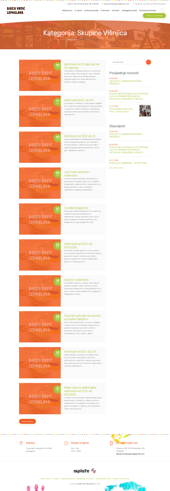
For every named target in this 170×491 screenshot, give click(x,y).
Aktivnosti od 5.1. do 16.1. (79, 100)
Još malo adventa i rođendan (77, 173)
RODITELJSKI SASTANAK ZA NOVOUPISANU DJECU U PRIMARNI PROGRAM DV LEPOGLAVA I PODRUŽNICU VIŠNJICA (128, 96)
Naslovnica (67, 10)
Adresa (30, 443)
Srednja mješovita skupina (91, 40)
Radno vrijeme (80, 443)
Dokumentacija (91, 10)
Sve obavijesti (116, 168)
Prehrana (105, 10)
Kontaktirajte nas (127, 443)
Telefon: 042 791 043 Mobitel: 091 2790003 (83, 4)
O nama (78, 10)
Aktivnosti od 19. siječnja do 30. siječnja (81, 66)
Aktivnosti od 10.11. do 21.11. (80, 352)
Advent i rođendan (76, 280)
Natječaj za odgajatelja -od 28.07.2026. (128, 162)
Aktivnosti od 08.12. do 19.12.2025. (78, 245)
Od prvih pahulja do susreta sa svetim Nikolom (82, 317)
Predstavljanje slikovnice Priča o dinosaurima (121, 110)
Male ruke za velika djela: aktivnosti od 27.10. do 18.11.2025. (80, 391)
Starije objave (27, 421)
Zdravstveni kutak (147, 10)
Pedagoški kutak (129, 10)
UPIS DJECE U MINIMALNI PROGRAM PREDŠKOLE (125, 82)
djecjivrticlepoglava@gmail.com (116, 4)
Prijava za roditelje (154, 15)
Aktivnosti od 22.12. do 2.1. (80, 136)
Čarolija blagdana (76, 208)
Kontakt (115, 10)
